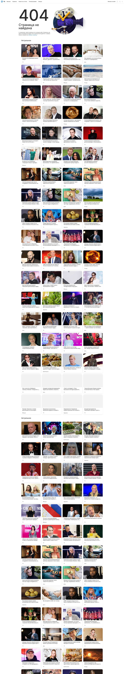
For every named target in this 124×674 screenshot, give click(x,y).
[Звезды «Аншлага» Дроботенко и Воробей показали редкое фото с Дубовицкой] (93, 239)
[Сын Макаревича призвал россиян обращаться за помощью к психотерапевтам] (93, 157)
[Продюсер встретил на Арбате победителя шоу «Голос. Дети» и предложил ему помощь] (31, 514)
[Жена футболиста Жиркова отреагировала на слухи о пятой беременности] (31, 239)
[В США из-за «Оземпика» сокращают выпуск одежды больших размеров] (31, 157)
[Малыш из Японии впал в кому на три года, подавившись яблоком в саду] (72, 198)
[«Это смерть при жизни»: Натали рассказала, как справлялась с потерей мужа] (72, 493)
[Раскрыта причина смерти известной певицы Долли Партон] (31, 301)
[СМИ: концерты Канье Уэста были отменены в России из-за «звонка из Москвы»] (31, 219)
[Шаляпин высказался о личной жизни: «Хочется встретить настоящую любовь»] (31, 115)
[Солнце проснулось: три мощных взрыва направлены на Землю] (72, 115)
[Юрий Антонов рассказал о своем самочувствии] (51, 472)
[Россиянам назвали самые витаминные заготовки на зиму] (72, 219)
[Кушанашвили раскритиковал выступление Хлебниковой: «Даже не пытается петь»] (31, 95)
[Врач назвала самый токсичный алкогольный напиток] (72, 534)
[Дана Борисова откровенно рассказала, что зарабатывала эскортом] (51, 157)
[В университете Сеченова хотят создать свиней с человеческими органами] (72, 74)
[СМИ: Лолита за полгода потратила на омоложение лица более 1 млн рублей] (72, 342)
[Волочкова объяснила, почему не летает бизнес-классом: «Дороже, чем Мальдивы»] (72, 363)
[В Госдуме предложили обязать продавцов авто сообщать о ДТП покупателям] (72, 445)
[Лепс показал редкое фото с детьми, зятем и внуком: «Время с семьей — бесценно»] (31, 363)
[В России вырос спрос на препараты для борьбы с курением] (51, 534)
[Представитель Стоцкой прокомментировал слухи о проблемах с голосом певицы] (51, 219)
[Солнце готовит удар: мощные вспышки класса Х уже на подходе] (93, 260)
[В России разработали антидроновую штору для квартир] (72, 280)
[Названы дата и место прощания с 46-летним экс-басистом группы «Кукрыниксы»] (51, 74)
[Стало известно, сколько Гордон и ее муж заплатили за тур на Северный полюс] (51, 95)
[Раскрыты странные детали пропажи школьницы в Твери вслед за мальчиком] (72, 514)
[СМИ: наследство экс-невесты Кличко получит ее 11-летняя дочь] (51, 260)
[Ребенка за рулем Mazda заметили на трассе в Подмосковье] (51, 177)
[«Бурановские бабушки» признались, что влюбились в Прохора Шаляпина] (72, 239)
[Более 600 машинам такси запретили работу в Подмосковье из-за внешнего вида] (72, 177)
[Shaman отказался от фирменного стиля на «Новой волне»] (72, 301)
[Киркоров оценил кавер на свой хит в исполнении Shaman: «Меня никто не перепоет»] (31, 198)
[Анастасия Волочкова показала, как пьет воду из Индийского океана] (51, 198)
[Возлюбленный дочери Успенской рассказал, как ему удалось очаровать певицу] (31, 534)
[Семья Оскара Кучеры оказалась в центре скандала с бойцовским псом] (31, 493)
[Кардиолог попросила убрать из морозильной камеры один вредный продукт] (93, 493)
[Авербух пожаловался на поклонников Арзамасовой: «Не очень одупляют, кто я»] (72, 53)
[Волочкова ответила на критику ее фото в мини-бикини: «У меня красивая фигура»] (93, 514)
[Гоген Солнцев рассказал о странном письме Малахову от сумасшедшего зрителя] (93, 219)
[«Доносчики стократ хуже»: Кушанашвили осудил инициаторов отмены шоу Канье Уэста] (51, 280)
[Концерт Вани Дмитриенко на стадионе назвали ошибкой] (93, 472)
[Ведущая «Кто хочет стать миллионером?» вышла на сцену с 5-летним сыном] (72, 322)
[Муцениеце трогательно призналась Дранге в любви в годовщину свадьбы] (51, 404)
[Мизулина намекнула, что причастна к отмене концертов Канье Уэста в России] (93, 534)
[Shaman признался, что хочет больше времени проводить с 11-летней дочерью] (51, 239)
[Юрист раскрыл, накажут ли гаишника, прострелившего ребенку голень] (31, 322)
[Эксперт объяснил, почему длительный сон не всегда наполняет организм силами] (31, 404)
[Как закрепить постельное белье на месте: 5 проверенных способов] (93, 53)
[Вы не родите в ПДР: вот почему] (51, 637)
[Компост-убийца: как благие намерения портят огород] (31, 425)
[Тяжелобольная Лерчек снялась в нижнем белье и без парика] (93, 384)
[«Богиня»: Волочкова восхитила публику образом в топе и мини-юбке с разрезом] (93, 177)
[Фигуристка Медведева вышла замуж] (31, 53)
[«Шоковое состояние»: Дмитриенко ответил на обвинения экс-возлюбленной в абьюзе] (72, 136)
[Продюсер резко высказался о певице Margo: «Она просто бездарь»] (51, 342)
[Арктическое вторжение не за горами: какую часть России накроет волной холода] (93, 74)
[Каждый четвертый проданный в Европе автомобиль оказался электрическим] (51, 384)
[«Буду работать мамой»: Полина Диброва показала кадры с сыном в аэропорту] (72, 260)
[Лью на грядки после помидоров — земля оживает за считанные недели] (93, 322)
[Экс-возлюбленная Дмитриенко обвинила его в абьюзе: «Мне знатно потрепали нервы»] (31, 74)
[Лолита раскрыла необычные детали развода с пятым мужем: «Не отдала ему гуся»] (93, 136)
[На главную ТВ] (4, 1)
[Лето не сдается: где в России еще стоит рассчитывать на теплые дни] (93, 198)
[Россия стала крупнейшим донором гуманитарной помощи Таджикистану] (51, 555)
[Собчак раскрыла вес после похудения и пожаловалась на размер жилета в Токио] (31, 177)
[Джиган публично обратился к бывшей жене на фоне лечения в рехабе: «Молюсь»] (31, 260)
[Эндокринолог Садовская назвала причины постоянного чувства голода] (72, 404)
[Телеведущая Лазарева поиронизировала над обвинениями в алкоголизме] (31, 342)
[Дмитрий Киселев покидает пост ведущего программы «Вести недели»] (31, 472)
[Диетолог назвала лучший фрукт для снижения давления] (51, 301)
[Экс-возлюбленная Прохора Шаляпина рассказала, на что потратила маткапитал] (93, 575)
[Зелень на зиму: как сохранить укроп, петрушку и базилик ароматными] (72, 472)
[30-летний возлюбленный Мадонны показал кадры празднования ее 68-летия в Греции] (51, 322)
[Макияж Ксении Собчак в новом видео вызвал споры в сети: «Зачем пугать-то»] (51, 575)
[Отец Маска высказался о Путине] (93, 555)
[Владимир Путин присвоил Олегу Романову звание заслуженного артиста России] (72, 575)
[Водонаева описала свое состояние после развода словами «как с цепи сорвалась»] (93, 445)
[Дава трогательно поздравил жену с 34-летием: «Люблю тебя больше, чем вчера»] (93, 280)
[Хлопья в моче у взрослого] (93, 425)
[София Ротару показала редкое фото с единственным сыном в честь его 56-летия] (31, 445)
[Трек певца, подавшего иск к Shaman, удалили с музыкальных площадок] (51, 53)
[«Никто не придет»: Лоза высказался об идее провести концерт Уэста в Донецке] (72, 384)
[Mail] (2, 1)
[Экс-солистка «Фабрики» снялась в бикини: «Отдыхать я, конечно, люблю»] (31, 384)
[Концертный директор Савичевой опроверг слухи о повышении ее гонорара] (93, 404)
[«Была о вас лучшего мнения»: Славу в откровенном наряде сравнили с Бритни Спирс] (31, 575)
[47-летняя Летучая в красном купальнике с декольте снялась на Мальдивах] (51, 425)
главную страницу (32, 35)
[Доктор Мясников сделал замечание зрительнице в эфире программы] (31, 280)
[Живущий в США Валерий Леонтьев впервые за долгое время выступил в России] (51, 445)
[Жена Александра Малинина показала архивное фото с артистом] (51, 115)
